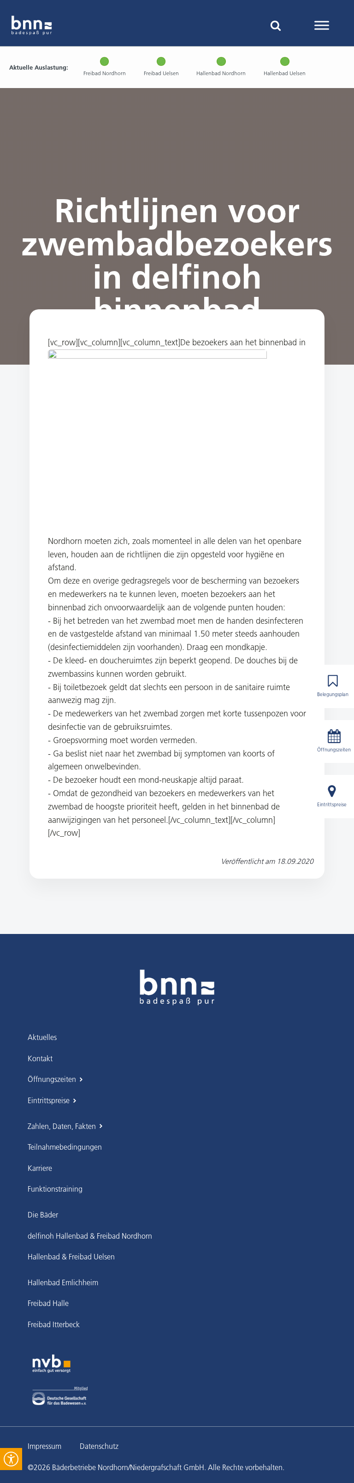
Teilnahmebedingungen (65, 1147)
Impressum (44, 1446)
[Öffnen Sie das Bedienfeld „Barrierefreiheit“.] (11, 1459)
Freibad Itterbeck (54, 1324)
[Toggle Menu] (321, 25)
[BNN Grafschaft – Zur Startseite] (177, 987)
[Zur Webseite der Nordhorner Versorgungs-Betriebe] (51, 1363)
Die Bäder (43, 1214)
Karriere (40, 1168)
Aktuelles (42, 1037)
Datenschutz (99, 1446)
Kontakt (40, 1058)
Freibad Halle (48, 1303)
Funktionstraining (55, 1188)
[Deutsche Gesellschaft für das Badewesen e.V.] (60, 1396)
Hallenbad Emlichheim (63, 1282)
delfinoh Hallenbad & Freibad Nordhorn (90, 1236)
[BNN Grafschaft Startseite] (31, 25)
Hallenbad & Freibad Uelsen (71, 1256)
